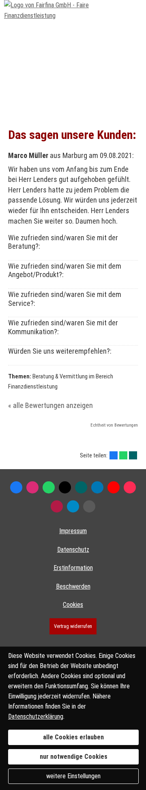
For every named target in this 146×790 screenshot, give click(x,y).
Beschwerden (73, 586)
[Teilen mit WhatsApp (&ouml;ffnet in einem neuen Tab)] (123, 455)
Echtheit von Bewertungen (114, 425)
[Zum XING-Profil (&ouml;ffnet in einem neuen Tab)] (81, 487)
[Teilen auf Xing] (133, 455)
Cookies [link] (73, 605)
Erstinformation (73, 568)
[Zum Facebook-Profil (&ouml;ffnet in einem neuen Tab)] (16, 487)
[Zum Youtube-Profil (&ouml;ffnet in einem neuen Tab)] (113, 487)
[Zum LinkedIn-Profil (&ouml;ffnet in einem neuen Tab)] (97, 487)
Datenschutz (73, 549)
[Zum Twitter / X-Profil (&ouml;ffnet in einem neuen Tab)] (65, 487)
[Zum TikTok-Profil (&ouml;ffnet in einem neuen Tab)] (130, 487)
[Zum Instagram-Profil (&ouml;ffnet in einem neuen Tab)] (32, 487)
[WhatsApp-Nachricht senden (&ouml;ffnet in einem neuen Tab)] (49, 487)
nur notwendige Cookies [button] (73, 756)
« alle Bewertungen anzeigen (50, 405)
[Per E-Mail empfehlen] (89, 506)
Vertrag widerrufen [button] (73, 626)
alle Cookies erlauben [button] (73, 737)
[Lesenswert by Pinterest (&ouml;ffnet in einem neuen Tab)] (73, 506)
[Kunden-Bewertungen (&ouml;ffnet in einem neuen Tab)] (57, 506)
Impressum (73, 531)
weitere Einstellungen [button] (73, 776)
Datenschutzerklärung (35, 716)
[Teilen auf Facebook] (114, 455)
